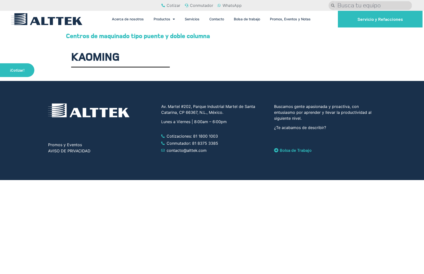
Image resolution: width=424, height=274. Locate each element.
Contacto (216, 19)
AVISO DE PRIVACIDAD (69, 150)
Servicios (192, 19)
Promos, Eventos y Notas (290, 19)
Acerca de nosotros (128, 19)
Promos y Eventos (65, 144)
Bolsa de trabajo (247, 19)
